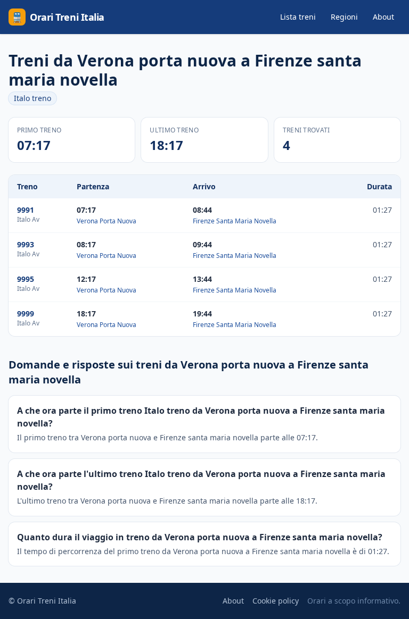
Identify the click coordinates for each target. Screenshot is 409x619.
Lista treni (298, 17)
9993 (25, 244)
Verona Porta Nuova (106, 220)
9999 (25, 313)
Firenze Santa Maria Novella (234, 220)
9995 (25, 279)
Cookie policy (275, 601)
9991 (25, 210)
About (383, 17)
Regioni (344, 17)
